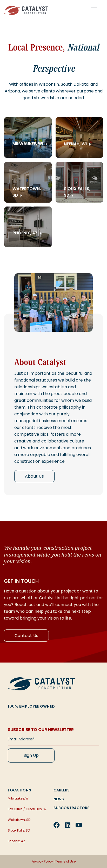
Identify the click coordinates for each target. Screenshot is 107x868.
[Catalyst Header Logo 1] (26, 8)
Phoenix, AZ (16, 841)
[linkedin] (67, 825)
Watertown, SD (19, 819)
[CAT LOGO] (41, 679)
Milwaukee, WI (18, 798)
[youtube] (79, 825)
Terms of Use (65, 861)
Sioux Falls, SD (19, 830)
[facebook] (57, 825)
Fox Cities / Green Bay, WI (27, 809)
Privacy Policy (42, 861)
